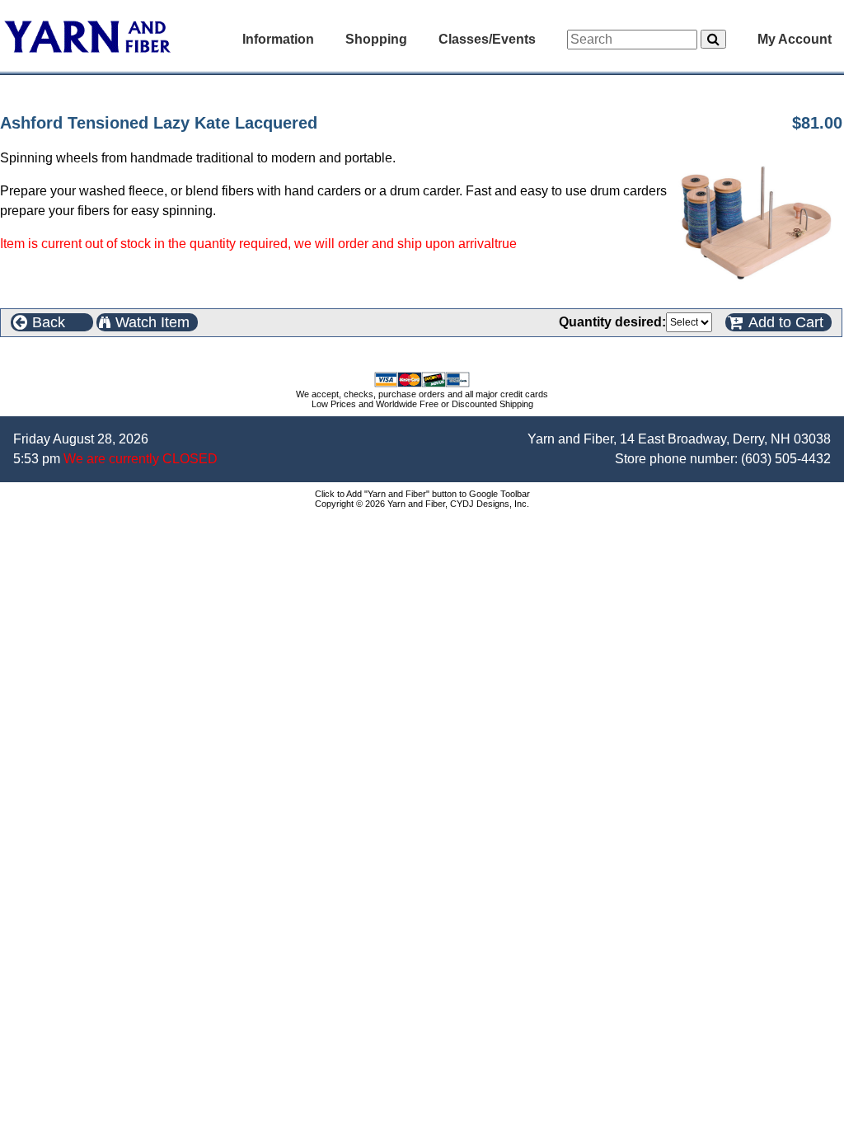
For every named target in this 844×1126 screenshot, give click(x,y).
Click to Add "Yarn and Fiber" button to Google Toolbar (422, 494)
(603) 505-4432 (786, 459)
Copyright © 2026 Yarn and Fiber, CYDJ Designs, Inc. (422, 504)
